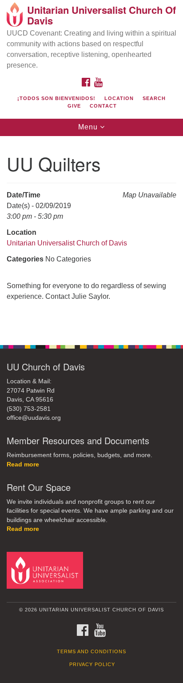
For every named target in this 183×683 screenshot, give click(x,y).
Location (119, 98)
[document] (91, 236)
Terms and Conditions (91, 651)
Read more (23, 464)
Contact (103, 105)
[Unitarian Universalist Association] (47, 569)
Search (154, 98)
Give (74, 105)
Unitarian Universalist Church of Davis (67, 243)
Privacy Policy (92, 664)
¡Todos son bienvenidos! (56, 98)
